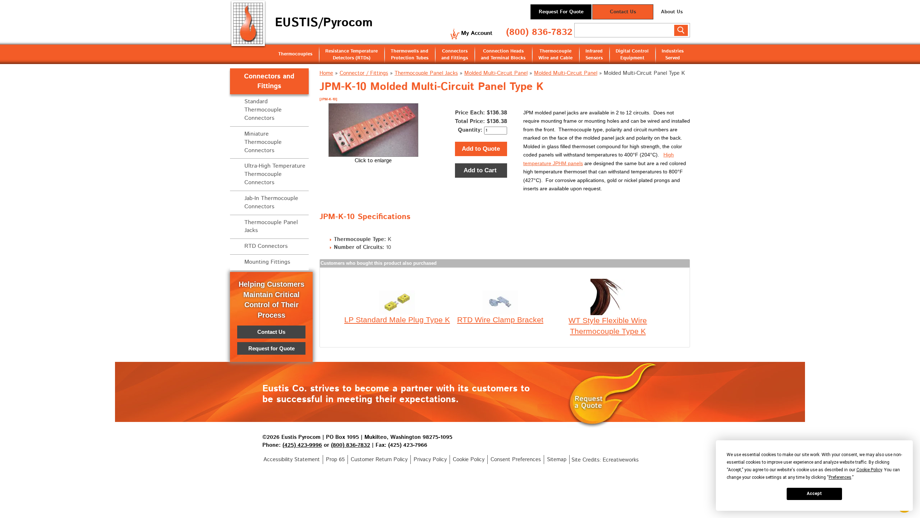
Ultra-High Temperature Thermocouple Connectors (274, 174)
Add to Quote (481, 148)
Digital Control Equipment (632, 55)
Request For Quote (561, 11)
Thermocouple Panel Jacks (426, 73)
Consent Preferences (516, 459)
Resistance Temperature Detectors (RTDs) (351, 55)
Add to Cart (481, 170)
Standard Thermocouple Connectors (263, 109)
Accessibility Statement (291, 459)
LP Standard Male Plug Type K (397, 319)
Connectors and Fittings (454, 55)
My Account (476, 33)
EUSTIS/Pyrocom (324, 23)
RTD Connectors (266, 246)
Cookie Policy (468, 459)
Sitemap (556, 459)
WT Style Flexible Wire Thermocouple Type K (608, 325)
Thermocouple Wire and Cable (555, 55)
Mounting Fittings (267, 262)
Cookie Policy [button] (869, 469)
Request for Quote (271, 348)
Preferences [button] (840, 477)
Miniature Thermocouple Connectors (263, 142)
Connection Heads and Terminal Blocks (503, 55)
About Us (672, 11)
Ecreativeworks (621, 460)
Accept (814, 493)
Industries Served (673, 55)
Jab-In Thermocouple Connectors (271, 202)
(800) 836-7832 (539, 32)
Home (326, 73)
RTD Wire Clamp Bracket (500, 319)
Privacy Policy (430, 459)
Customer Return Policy (379, 459)
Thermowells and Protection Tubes (409, 55)
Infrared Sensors (594, 55)
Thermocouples (295, 54)
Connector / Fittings (364, 73)
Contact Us (623, 11)
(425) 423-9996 (302, 445)
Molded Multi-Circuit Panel (496, 73)
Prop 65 (335, 459)
